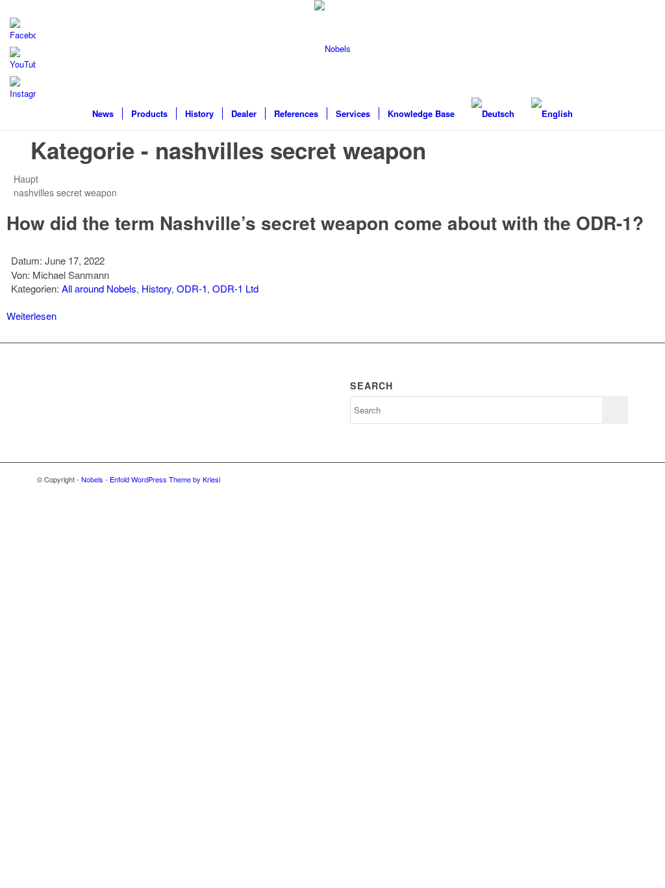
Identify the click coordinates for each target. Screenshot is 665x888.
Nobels (92, 479)
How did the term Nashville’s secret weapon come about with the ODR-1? (325, 222)
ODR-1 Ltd (235, 288)
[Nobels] (332, 49)
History (156, 288)
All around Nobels (99, 288)
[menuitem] (103, 114)
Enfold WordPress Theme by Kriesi (165, 479)
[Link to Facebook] (618, 479)
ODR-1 (192, 288)
